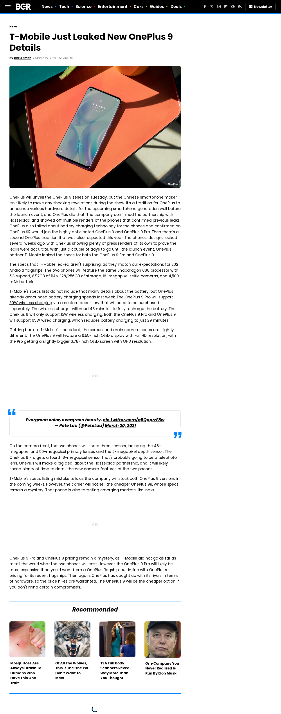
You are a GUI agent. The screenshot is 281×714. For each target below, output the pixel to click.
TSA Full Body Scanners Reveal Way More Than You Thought (115, 670)
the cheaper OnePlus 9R (129, 485)
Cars (138, 6)
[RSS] (240, 6)
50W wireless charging (30, 303)
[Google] (233, 6)
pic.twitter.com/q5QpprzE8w (133, 420)
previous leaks (166, 221)
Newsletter (263, 7)
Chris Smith (22, 58)
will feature (86, 271)
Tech (64, 6)
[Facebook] (205, 6)
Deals (176, 6)
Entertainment (112, 6)
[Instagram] (219, 6)
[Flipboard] (226, 6)
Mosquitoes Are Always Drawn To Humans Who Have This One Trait (25, 673)
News (47, 6)
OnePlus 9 (45, 336)
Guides (157, 6)
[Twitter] (212, 6)
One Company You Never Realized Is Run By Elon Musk (162, 668)
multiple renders (78, 221)
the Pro (16, 342)
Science (84, 6)
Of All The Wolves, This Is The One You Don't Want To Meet (72, 670)
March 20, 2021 (120, 426)
